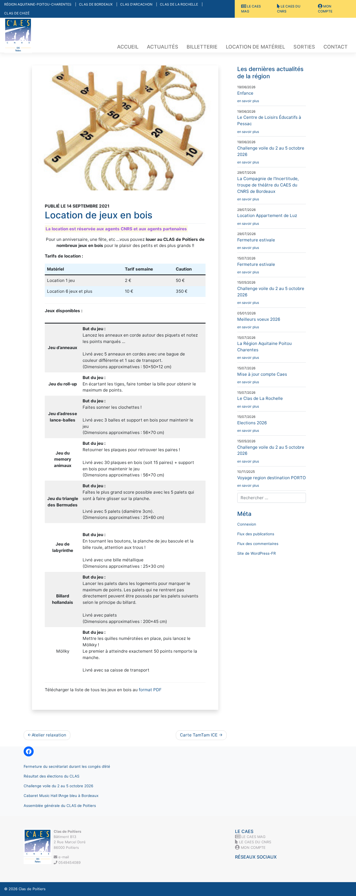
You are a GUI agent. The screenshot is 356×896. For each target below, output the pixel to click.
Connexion (246, 524)
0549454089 (69, 862)
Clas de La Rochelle (179, 4)
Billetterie (202, 47)
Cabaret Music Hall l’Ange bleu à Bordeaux (61, 795)
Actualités (162, 47)
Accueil (128, 47)
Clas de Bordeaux (96, 4)
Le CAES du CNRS (288, 8)
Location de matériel (255, 47)
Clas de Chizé (16, 13)
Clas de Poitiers (32, 889)
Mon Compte (325, 8)
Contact (335, 47)
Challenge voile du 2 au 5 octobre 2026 (58, 786)
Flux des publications (255, 534)
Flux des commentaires (257, 543)
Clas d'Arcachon (136, 4)
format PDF (150, 689)
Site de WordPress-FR (256, 553)
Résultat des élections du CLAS (51, 776)
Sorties (304, 47)
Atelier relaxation (49, 735)
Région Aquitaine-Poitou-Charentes (38, 4)
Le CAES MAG (251, 8)
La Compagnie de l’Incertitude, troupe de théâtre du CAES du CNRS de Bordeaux (268, 188)
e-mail (63, 857)
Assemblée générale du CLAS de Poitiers (60, 805)
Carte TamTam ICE (198, 735)
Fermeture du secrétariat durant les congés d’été (67, 766)
